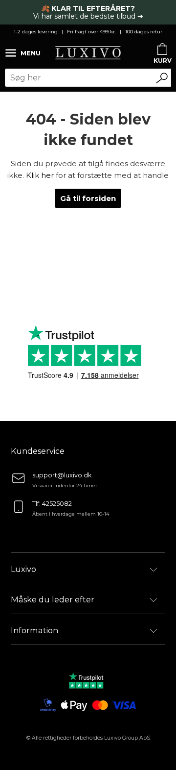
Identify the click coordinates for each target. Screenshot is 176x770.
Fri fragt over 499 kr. (91, 31)
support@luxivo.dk (61, 475)
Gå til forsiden (88, 198)
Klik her (40, 175)
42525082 (57, 503)
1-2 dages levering (36, 31)
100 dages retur (143, 31)
